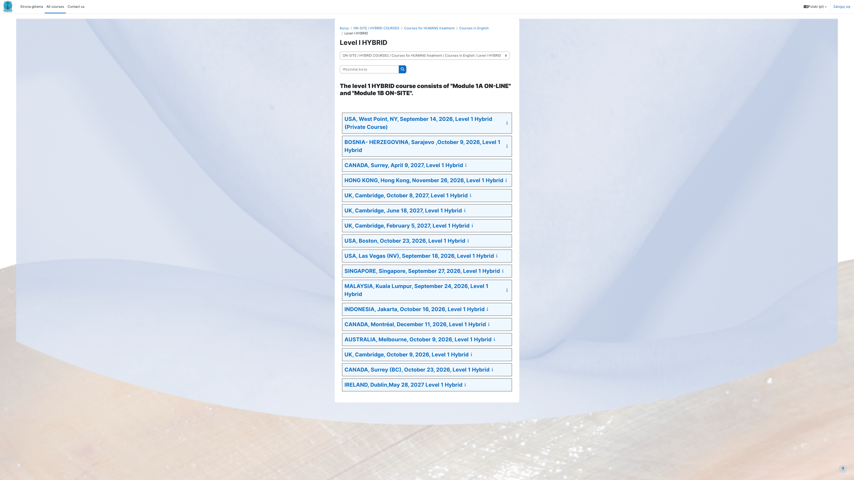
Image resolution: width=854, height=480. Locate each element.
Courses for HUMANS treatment (429, 28)
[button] (815, 6)
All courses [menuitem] (55, 6)
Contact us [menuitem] (76, 6)
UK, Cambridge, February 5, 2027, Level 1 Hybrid (406, 225)
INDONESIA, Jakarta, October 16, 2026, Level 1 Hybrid (414, 309)
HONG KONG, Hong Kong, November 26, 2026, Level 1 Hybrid (423, 180)
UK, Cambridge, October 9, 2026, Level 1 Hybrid (406, 354)
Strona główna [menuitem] (31, 6)
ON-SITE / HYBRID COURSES (376, 28)
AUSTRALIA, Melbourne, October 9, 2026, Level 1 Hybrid (417, 339)
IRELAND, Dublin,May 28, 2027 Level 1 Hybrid (403, 385)
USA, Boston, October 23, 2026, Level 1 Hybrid (404, 241)
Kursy (344, 28)
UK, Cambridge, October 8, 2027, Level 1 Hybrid (406, 195)
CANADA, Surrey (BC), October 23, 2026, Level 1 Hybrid (416, 369)
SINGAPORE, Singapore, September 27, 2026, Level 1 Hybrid (422, 271)
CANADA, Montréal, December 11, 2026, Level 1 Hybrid (415, 324)
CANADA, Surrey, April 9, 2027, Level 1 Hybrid (403, 165)
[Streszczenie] (508, 123)
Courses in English (474, 28)
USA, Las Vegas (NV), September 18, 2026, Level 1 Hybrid (419, 256)
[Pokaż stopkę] (843, 469)
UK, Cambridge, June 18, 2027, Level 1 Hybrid (403, 210)
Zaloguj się (841, 6)
